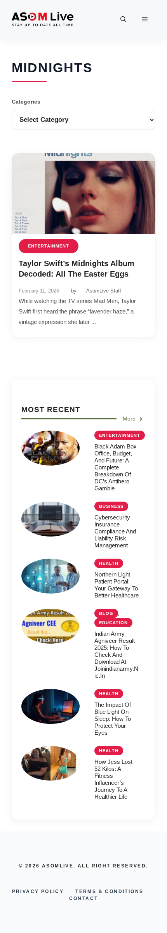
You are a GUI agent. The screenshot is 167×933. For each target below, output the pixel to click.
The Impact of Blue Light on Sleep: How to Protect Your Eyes (112, 718)
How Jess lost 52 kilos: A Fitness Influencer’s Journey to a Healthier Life (113, 779)
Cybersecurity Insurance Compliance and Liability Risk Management (115, 531)
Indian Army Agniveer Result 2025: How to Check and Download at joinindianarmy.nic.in (116, 654)
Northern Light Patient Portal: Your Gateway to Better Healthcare (116, 585)
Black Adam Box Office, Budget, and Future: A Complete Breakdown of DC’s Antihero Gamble (115, 467)
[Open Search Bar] (123, 19)
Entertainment (48, 246)
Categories (26, 102)
